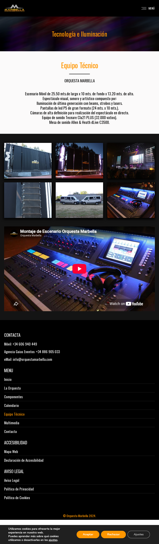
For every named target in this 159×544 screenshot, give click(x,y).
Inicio (8, 379)
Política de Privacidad (19, 489)
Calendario (11, 405)
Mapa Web (11, 451)
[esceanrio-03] (28, 160)
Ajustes (139, 534)
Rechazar (113, 534)
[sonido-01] (131, 200)
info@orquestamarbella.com (32, 359)
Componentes (13, 397)
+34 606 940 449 (25, 344)
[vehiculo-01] (79, 200)
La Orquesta (12, 388)
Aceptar (88, 534)
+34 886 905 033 (48, 351)
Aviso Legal (11, 480)
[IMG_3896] (131, 160)
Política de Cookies (17, 497)
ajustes (53, 540)
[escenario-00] (79, 160)
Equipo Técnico (14, 414)
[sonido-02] (28, 200)
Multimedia (11, 423)
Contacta (10, 431)
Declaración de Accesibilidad (23, 460)
